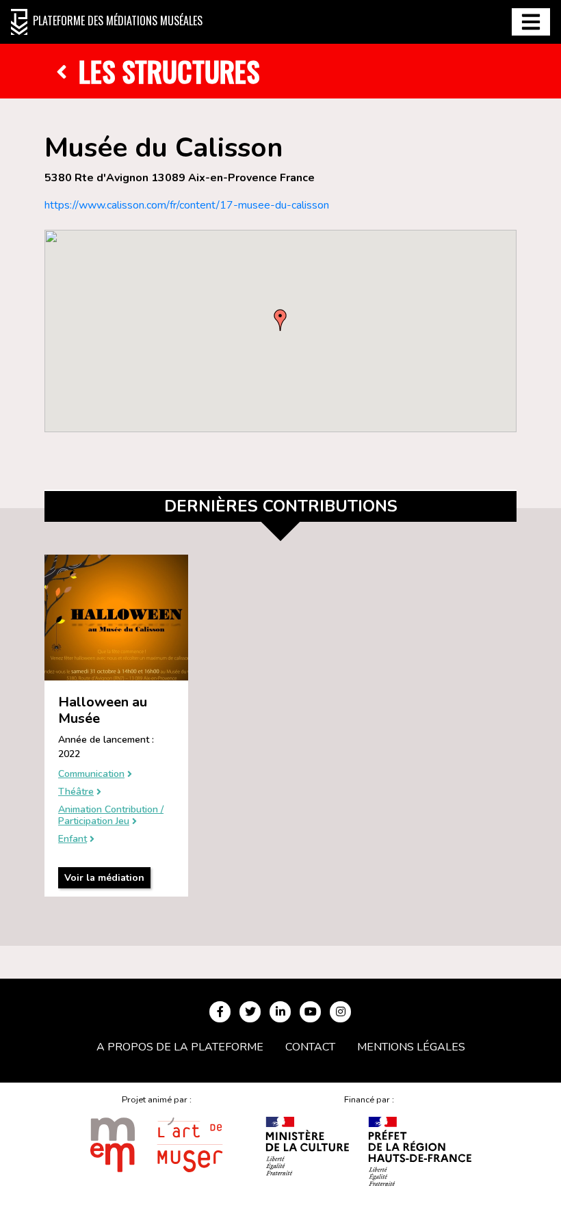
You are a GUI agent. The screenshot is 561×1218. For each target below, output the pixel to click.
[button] (280, 320)
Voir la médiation (104, 877)
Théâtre (76, 792)
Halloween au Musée (102, 710)
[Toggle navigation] (531, 22)
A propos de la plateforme (179, 1047)
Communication (91, 774)
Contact (310, 1047)
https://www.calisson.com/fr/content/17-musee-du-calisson (186, 205)
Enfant (72, 839)
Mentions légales (411, 1047)
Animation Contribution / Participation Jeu (111, 816)
